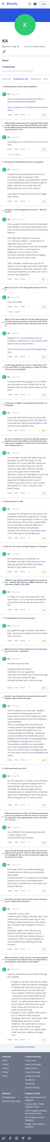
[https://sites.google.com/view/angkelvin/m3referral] (4, 51)
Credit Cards (30, 1060)
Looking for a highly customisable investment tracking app (26, 404)
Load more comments (25, 1047)
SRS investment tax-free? (15, 768)
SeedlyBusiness (8, 1097)
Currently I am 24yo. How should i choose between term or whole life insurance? (26, 900)
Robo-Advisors (31, 1068)
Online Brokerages (33, 1064)
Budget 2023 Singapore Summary (35, 1125)
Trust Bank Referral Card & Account (20, 618)
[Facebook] (10, 1138)
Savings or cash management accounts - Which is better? (26, 211)
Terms (5, 1076)
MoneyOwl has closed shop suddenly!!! (21, 87)
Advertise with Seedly (11, 1101)
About (4, 1060)
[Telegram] (23, 1138)
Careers (5, 1068)
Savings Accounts (32, 1076)
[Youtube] (29, 1138)
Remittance (30, 1083)
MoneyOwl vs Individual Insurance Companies (24, 162)
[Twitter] (3, 1138)
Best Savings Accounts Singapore (35, 1118)
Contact (5, 1064)
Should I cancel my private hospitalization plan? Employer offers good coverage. (26, 697)
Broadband (30, 1080)
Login (43, 3)
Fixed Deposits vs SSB (14, 501)
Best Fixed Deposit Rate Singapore (35, 1098)
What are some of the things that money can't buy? (26, 289)
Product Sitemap (32, 1087)
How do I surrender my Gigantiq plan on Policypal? (26, 546)
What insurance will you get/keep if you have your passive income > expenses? (26, 650)
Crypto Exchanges (33, 1072)
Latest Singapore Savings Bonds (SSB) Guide (36, 1112)
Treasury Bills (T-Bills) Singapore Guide (34, 1105)
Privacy (5, 1072)
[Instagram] (16, 1138)
